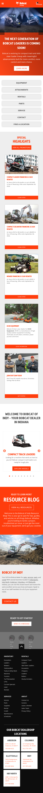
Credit (6, 711)
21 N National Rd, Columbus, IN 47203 (29, 745)
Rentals (6, 690)
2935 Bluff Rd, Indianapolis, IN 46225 (28, 761)
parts (35, 577)
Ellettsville (31, 582)
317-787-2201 (27, 766)
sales (25, 577)
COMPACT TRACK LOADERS (21, 454)
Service (6, 700)
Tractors (7, 676)
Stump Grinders (27, 679)
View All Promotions (21, 147)
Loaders (6, 663)
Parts (5, 703)
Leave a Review (27, 706)
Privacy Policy (26, 711)
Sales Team (25, 708)
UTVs (5, 682)
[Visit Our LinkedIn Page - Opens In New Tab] (31, 638)
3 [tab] (15, 476)
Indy (29, 755)
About (24, 696)
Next (39, 450)
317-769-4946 (9, 784)
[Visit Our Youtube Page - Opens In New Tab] (21, 638)
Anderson (13, 582)
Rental (6, 708)
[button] (36, 3)
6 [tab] (25, 476)
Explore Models (21, 468)
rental (4, 580)
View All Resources (21, 507)
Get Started (21, 396)
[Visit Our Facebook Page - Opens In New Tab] (12, 638)
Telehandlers (8, 668)
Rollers (24, 676)
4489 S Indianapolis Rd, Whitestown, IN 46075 (11, 779)
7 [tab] (27, 476)
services (30, 577)
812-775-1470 (27, 748)
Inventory (8, 656)
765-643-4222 (9, 748)
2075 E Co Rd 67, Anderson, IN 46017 (11, 745)
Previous (4, 450)
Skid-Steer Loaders (28, 665)
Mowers (6, 665)
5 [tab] (21, 476)
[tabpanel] (21, 451)
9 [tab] (33, 476)
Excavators (7, 660)
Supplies (7, 706)
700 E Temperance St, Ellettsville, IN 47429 (11, 761)
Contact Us (25, 700)
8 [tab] (31, 476)
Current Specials (9, 684)
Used (5, 687)
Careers (24, 703)
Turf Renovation (9, 679)
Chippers (25, 671)
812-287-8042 (9, 766)
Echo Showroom (21, 346)
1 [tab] (9, 476)
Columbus (21, 582)
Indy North (5, 582)
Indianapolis (34, 580)
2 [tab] (13, 476)
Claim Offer (21, 197)
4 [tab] (19, 476)
